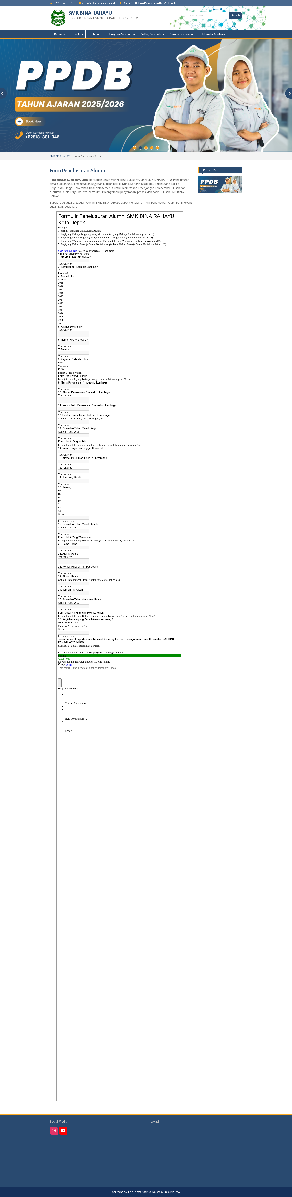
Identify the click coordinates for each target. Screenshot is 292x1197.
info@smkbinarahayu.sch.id (98, 3)
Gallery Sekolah (151, 34)
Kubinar (95, 34)
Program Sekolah (120, 34)
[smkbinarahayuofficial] (54, 1131)
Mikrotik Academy (213, 34)
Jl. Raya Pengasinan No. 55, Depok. (155, 3)
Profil (77, 34)
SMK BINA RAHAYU (90, 13)
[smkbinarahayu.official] (63, 1131)
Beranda (59, 34)
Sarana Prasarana (181, 34)
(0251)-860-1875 (63, 3)
